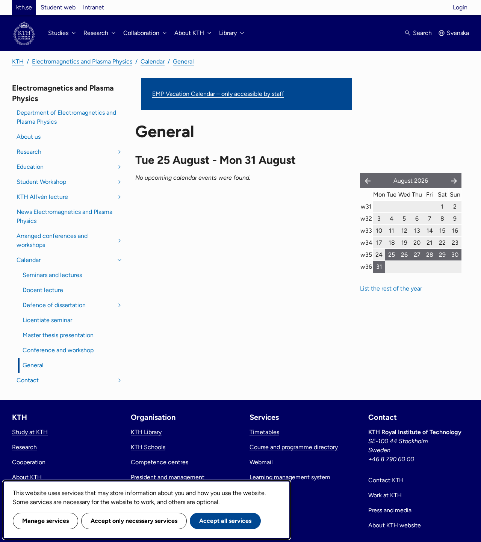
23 (455, 242)
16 (455, 230)
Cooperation (28, 462)
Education (30, 166)
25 (391, 254)
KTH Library (146, 432)
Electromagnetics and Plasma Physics (82, 61)
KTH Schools (148, 447)
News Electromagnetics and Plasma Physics (64, 216)
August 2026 (410, 180)
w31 (366, 206)
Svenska (458, 32)
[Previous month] (366, 180)
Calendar (153, 61)
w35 (366, 254)
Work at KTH (385, 495)
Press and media (389, 510)
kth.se (24, 7)
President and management (167, 477)
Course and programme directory (294, 447)
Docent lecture (43, 290)
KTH (18, 61)
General (183, 61)
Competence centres (159, 462)
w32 (366, 218)
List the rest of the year (391, 288)
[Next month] (454, 180)
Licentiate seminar (47, 320)
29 (442, 254)
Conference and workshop (58, 350)
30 (454, 254)
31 (379, 266)
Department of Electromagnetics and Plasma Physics (66, 117)
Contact (28, 380)
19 (404, 242)
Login (460, 7)
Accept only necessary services (134, 520)
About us (29, 136)
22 (442, 242)
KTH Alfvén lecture (42, 196)
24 (379, 254)
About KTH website (394, 525)
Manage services (45, 520)
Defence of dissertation (54, 305)
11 (391, 230)
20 (416, 242)
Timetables (264, 432)
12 (404, 230)
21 (430, 242)
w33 (366, 230)
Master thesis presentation (58, 335)
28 (429, 254)
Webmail (261, 462)
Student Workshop (41, 181)
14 (430, 230)
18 (392, 242)
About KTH (27, 477)
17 (379, 242)
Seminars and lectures (52, 275)
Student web (58, 7)
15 (442, 230)
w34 (366, 242)
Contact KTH (386, 480)
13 (417, 230)
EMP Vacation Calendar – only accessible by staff (218, 93)
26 (404, 254)
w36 (366, 266)
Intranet (93, 7)
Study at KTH (30, 432)
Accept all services (225, 520)
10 (379, 230)
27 (417, 254)
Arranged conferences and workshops (52, 240)
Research (29, 151)
